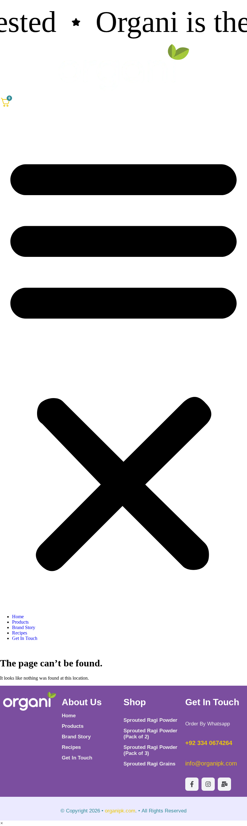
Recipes (19, 632)
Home (18, 616)
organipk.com (120, 811)
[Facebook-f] (192, 784)
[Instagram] (208, 784)
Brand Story (23, 627)
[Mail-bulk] (224, 784)
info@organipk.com (211, 763)
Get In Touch (24, 638)
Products (20, 622)
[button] (123, 361)
